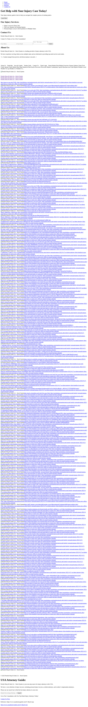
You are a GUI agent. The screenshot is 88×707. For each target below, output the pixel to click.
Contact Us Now (5, 699)
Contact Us (7, 6)
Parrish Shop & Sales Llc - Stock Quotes (12, 76)
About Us (6, 3)
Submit (50, 43)
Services (6, 5)
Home (5, 2)
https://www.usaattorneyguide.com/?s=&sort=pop (14, 705)
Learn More (4, 18)
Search (19, 693)
